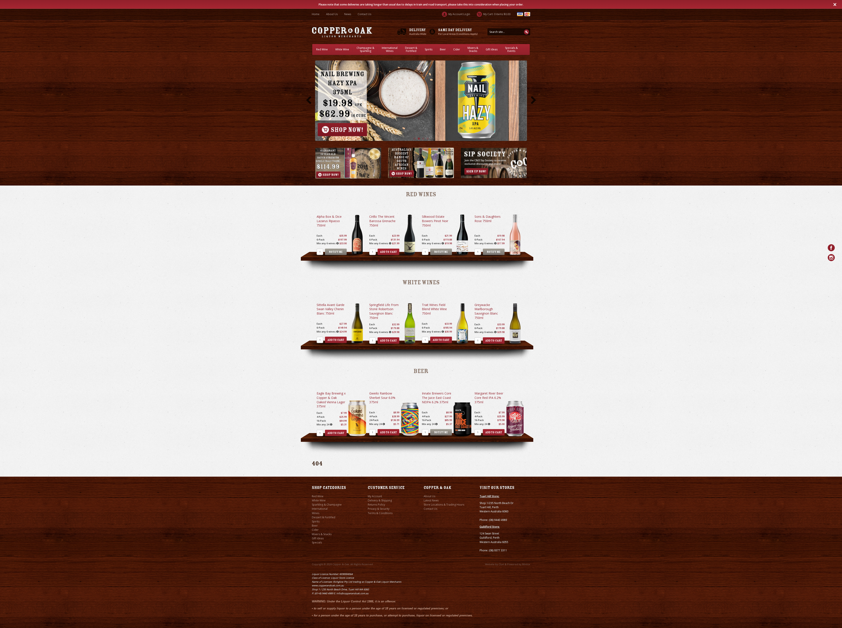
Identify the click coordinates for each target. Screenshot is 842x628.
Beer (443, 49)
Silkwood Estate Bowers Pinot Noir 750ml (435, 220)
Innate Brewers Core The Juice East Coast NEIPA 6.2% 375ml (436, 397)
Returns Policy (376, 504)
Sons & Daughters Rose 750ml (488, 218)
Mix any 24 (323, 424)
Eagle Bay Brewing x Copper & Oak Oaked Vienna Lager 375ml (331, 399)
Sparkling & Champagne (327, 504)
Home (315, 14)
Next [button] (533, 100)
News (347, 14)
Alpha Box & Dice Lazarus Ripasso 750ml (329, 220)
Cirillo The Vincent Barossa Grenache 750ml (382, 220)
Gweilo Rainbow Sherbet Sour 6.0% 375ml (382, 397)
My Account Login (459, 14)
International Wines (390, 49)
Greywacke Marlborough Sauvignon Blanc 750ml (486, 311)
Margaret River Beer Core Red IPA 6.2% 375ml (489, 397)
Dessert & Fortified (411, 49)
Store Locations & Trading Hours (444, 504)
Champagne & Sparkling (365, 49)
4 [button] (427, 138)
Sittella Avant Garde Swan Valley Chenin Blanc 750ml (330, 309)
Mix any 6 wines (326, 243)
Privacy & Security (378, 509)
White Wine (342, 49)
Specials (317, 542)
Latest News (431, 500)
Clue (501, 564)
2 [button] (419, 138)
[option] (421, 100)
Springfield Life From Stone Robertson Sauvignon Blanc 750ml (384, 311)
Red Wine (322, 49)
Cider (456, 49)
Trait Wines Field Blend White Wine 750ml (434, 309)
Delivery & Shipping (380, 500)
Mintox (526, 564)
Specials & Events (511, 49)
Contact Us (364, 14)
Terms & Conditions (380, 513)
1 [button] (414, 138)
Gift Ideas (492, 49)
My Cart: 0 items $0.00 (496, 14)
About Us (332, 14)
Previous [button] (308, 100)
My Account (375, 496)
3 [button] (423, 138)
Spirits (428, 49)
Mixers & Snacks (472, 49)
